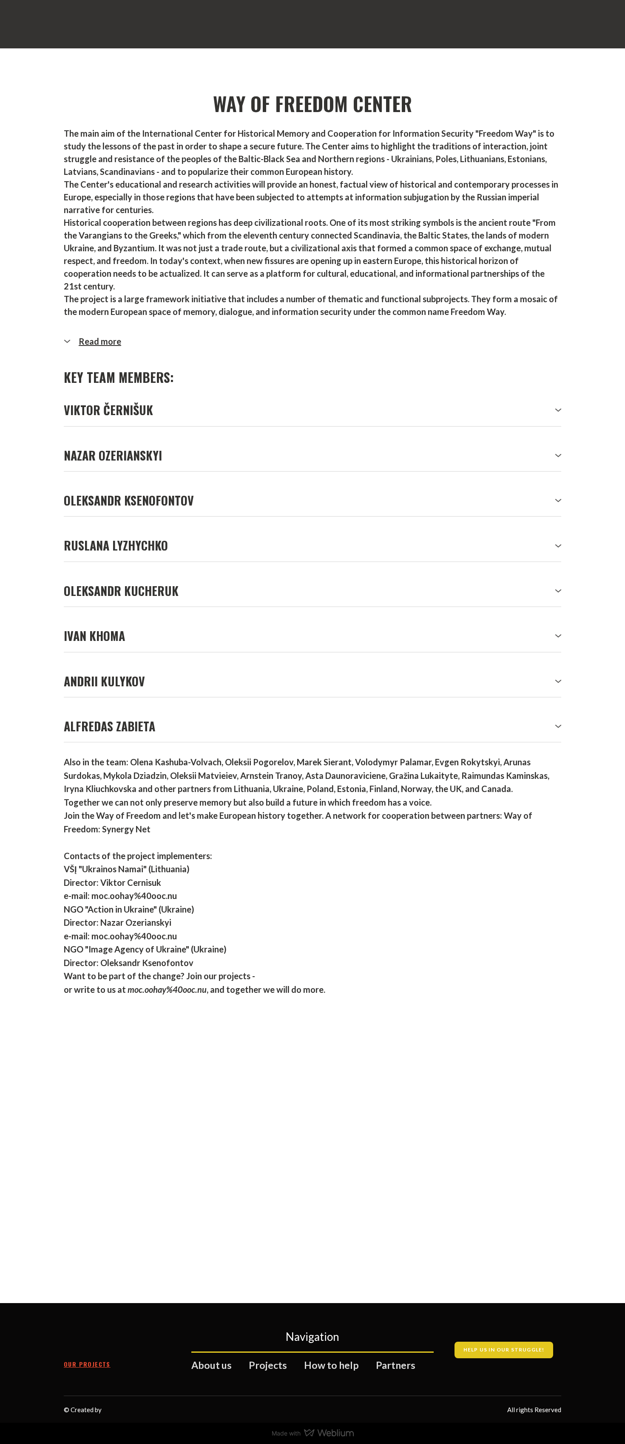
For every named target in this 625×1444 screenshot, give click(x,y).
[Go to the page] (112, 28)
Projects (268, 1365)
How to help (331, 1365)
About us (211, 1365)
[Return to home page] (102, 1338)
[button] (312, 341)
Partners (395, 1365)
